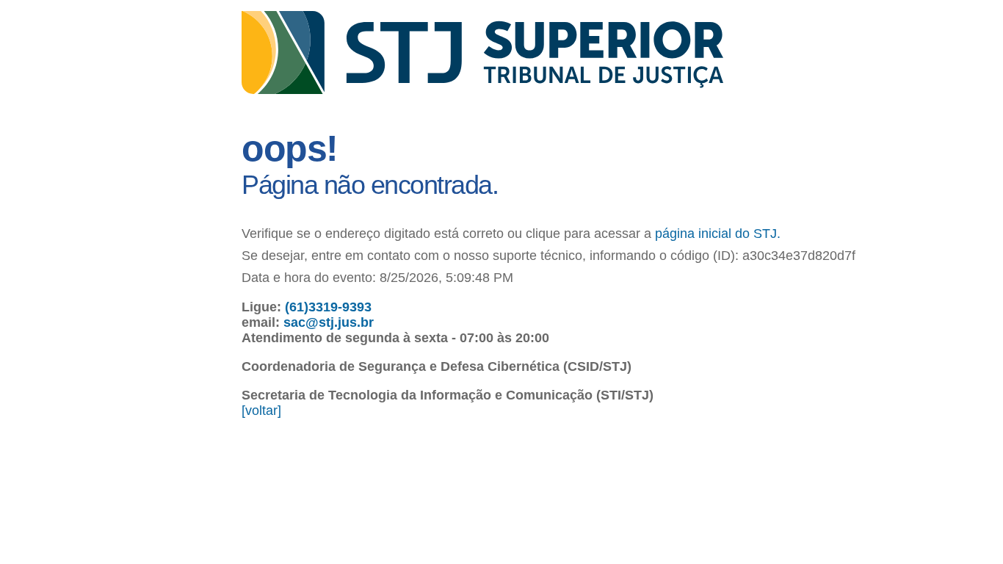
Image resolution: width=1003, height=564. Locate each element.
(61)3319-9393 (328, 307)
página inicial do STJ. (718, 233)
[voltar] (261, 410)
